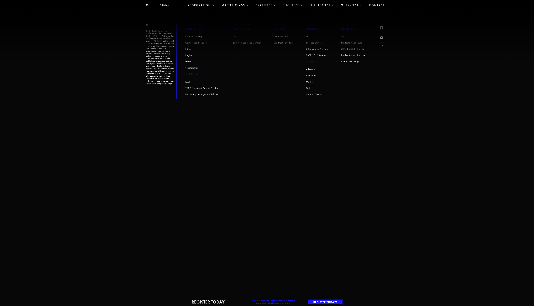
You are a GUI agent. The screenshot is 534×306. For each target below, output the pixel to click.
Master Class (233, 5)
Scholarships (191, 67)
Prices (188, 49)
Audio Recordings (350, 61)
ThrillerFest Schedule (351, 42)
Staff (308, 88)
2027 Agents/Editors (317, 49)
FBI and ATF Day (193, 36)
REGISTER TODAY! (325, 302)
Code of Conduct (314, 94)
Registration (194, 28)
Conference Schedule (196, 42)
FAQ (187, 81)
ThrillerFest (320, 5)
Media (309, 81)
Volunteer (311, 75)
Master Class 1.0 (244, 28)
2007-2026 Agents (316, 55)
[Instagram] (384, 46)
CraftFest (263, 5)
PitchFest (291, 5)
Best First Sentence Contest (247, 42)
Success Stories (314, 42)
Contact (377, 5)
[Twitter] (384, 37)
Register (189, 55)
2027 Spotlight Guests (352, 49)
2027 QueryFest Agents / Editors (202, 88)
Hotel (188, 61)
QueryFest (350, 5)
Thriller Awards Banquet (353, 55)
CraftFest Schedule (283, 42)
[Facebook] (384, 28)
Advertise (311, 69)
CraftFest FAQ (281, 36)
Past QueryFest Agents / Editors (201, 94)
